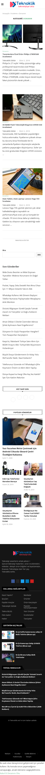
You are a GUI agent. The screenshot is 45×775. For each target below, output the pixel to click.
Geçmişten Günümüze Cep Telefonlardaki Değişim (30, 483)
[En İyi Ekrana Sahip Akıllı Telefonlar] (8, 658)
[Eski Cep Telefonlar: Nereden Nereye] (11, 469)
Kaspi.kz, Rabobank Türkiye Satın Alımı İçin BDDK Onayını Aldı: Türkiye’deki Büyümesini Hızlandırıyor (21, 344)
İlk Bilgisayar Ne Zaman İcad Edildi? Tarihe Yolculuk (32, 513)
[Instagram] (26, 399)
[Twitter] (19, 399)
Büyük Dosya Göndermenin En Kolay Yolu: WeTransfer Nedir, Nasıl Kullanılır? (19, 691)
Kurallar (17, 753)
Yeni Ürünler (29, 611)
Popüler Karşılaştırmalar (30, 607)
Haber (4, 619)
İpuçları (5, 599)
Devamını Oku (14, 773)
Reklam (7, 753)
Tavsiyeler (28, 619)
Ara (4, 250)
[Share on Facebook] (19, 91)
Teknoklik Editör (9, 60)
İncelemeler (29, 615)
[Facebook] (13, 399)
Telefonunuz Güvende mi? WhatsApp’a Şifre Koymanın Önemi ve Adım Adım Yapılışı (19, 699)
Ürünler (27, 599)
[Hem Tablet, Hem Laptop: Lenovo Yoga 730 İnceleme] (22, 181)
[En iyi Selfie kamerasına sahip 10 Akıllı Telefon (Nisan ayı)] (8, 635)
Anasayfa (5, 13)
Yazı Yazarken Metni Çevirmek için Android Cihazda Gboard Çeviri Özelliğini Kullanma (19, 451)
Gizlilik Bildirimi (30, 753)
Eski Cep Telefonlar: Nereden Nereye (11, 480)
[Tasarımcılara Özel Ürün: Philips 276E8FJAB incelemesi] (22, 37)
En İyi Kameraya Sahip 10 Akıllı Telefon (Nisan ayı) (28, 644)
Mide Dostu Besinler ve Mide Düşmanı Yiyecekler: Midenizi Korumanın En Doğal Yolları (20, 275)
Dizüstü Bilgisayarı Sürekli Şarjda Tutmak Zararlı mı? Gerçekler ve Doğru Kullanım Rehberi (20, 312)
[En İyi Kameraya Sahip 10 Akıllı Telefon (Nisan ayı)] (8, 646)
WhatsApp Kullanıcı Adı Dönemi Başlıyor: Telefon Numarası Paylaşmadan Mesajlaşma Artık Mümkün (21, 298)
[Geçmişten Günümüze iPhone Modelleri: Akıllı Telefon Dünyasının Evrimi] (11, 501)
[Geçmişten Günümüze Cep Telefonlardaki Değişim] (33, 469)
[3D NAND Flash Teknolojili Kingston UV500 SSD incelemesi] (22, 107)
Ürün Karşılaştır (30, 602)
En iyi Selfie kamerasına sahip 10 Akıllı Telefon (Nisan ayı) (29, 633)
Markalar (27, 595)
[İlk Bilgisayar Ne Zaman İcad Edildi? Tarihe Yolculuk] (33, 501)
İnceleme (14, 13)
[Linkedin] (32, 399)
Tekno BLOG (7, 611)
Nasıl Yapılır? (7, 595)
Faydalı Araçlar (8, 602)
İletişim (28, 756)
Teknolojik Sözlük (9, 606)
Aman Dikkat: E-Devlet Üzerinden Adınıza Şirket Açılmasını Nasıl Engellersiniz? (21, 683)
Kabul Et (3, 773)
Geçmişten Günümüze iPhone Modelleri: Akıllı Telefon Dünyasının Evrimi (11, 515)
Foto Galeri (6, 615)
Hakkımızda (17, 756)
